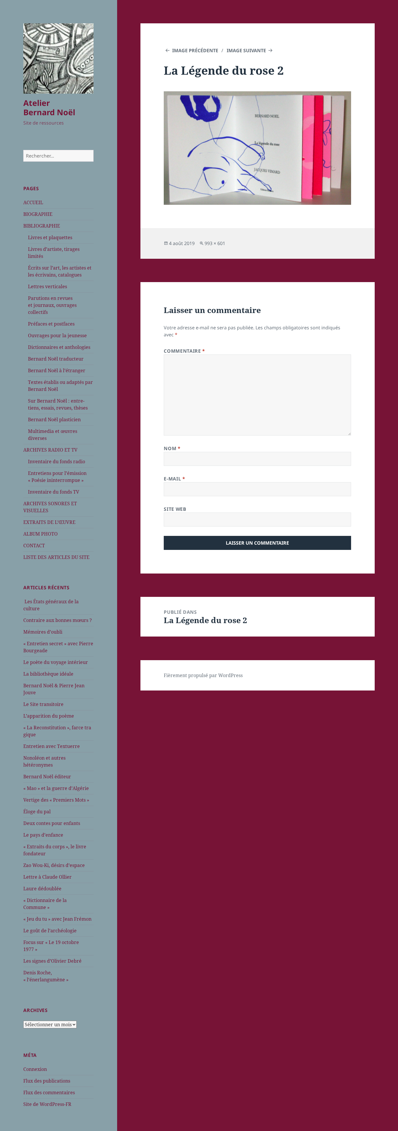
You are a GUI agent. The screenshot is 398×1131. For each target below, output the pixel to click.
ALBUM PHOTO (40, 534)
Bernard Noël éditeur (47, 776)
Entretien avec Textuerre (51, 746)
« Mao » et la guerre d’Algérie (56, 788)
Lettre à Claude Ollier (47, 877)
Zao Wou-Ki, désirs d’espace (54, 865)
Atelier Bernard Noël (49, 107)
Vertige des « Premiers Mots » (56, 800)
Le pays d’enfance (43, 835)
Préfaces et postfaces (51, 324)
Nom (172, 448)
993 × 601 (215, 243)
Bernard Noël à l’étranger (56, 370)
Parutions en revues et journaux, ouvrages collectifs (52, 305)
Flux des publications (46, 1081)
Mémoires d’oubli (42, 632)
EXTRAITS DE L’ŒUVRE (49, 522)
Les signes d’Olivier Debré (52, 961)
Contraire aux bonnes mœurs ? (57, 620)
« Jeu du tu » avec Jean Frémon (57, 919)
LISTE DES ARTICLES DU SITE (56, 557)
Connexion (35, 1069)
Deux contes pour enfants (51, 823)
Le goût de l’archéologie (50, 930)
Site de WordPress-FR (47, 1104)
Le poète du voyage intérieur (55, 662)
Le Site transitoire (43, 704)
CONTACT (34, 545)
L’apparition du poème (48, 716)
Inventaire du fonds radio (56, 461)
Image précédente (195, 50)
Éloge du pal (37, 811)
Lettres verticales (47, 286)
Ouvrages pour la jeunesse (57, 335)
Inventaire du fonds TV (53, 492)
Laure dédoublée (42, 888)
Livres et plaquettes (50, 237)
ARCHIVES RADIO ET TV (50, 450)
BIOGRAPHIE (37, 214)
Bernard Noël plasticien (54, 419)
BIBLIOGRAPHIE (41, 226)
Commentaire (184, 351)
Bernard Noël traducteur (56, 359)
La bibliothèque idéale (48, 674)
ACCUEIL (33, 202)
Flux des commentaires (49, 1092)
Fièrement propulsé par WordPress (203, 675)
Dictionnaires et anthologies (59, 347)
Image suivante (246, 50)
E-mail (174, 479)
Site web (175, 509)
